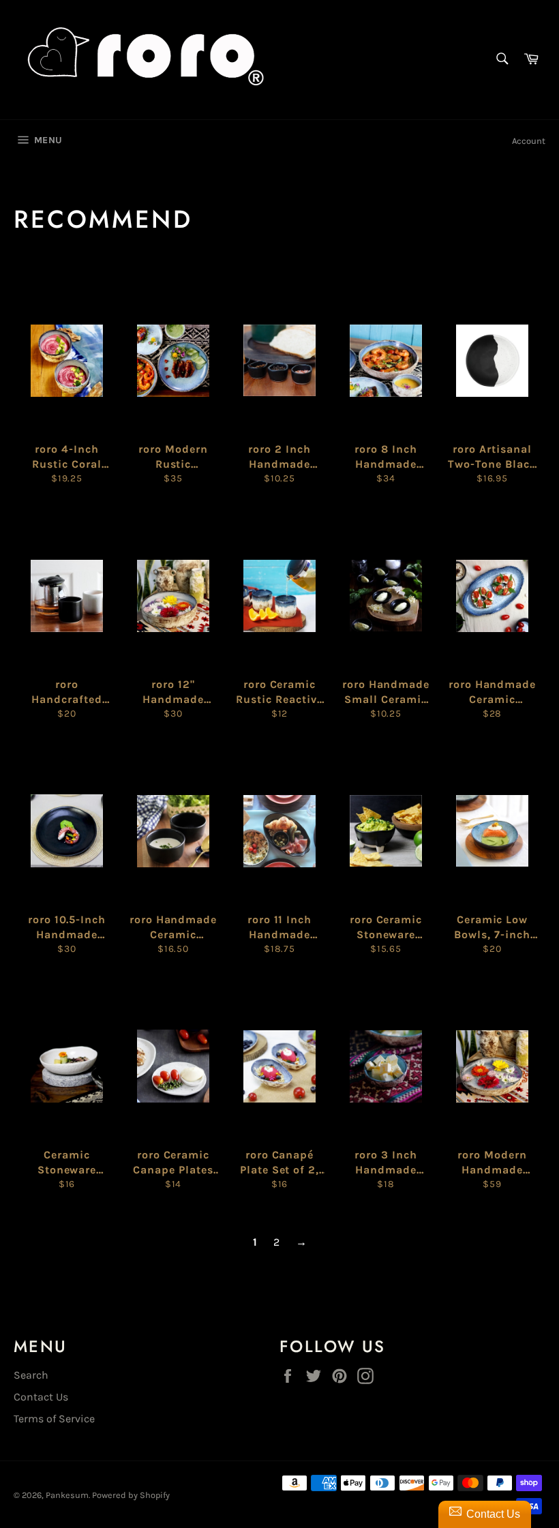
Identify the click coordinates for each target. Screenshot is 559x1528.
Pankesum (67, 1495)
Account (528, 141)
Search (31, 1374)
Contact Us (41, 1396)
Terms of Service (54, 1418)
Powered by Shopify (131, 1495)
